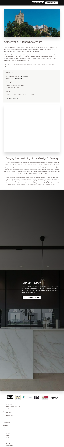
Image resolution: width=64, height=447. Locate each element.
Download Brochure (38, 2)
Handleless (5, 425)
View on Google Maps (12, 98)
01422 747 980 (9, 412)
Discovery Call (51, 2)
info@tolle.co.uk (19, 78)
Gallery (7, 437)
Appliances (5, 427)
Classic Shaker (6, 424)
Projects (7, 435)
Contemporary (6, 422)
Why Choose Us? (9, 445)
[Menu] (60, 2)
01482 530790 (24, 76)
